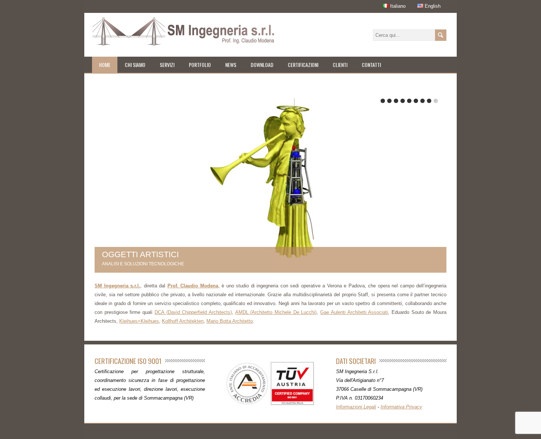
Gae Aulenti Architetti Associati (354, 312)
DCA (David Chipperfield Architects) (193, 312)
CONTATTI (371, 64)
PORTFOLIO (200, 64)
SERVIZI (167, 64)
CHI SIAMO (135, 64)
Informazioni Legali (356, 407)
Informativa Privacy (401, 407)
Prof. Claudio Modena (192, 285)
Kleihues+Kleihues (139, 321)
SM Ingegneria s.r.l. (117, 285)
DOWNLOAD (262, 64)
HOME (104, 64)
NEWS (230, 64)
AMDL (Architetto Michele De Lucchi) (276, 312)
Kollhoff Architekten (183, 321)
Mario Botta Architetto (229, 321)
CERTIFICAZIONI (303, 64)
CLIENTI (340, 64)
